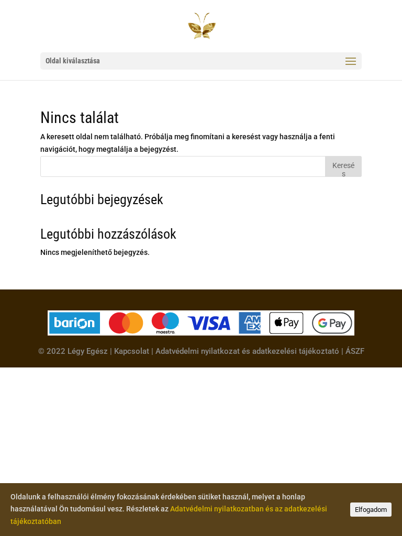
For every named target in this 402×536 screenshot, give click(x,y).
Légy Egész (88, 351)
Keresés (343, 168)
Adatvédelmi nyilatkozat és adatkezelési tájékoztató (247, 351)
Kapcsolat (131, 351)
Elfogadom (371, 509)
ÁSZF (354, 351)
